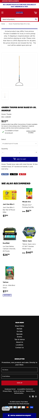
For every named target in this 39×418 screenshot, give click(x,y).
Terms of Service (18, 391)
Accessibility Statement (25, 389)
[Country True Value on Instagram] (36, 396)
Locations (19, 345)
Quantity (4, 148)
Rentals (19, 329)
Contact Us (19, 347)
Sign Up (19, 383)
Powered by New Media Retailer (18, 403)
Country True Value (21, 401)
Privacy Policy (7, 391)
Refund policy (18, 393)
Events (19, 337)
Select (3, 139)
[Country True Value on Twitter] (30, 396)
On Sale (19, 331)
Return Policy (30, 391)
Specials (19, 334)
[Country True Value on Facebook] (33, 396)
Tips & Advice (19, 339)
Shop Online (19, 326)
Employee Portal (10, 389)
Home (3, 24)
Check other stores (31, 131)
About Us (19, 342)
